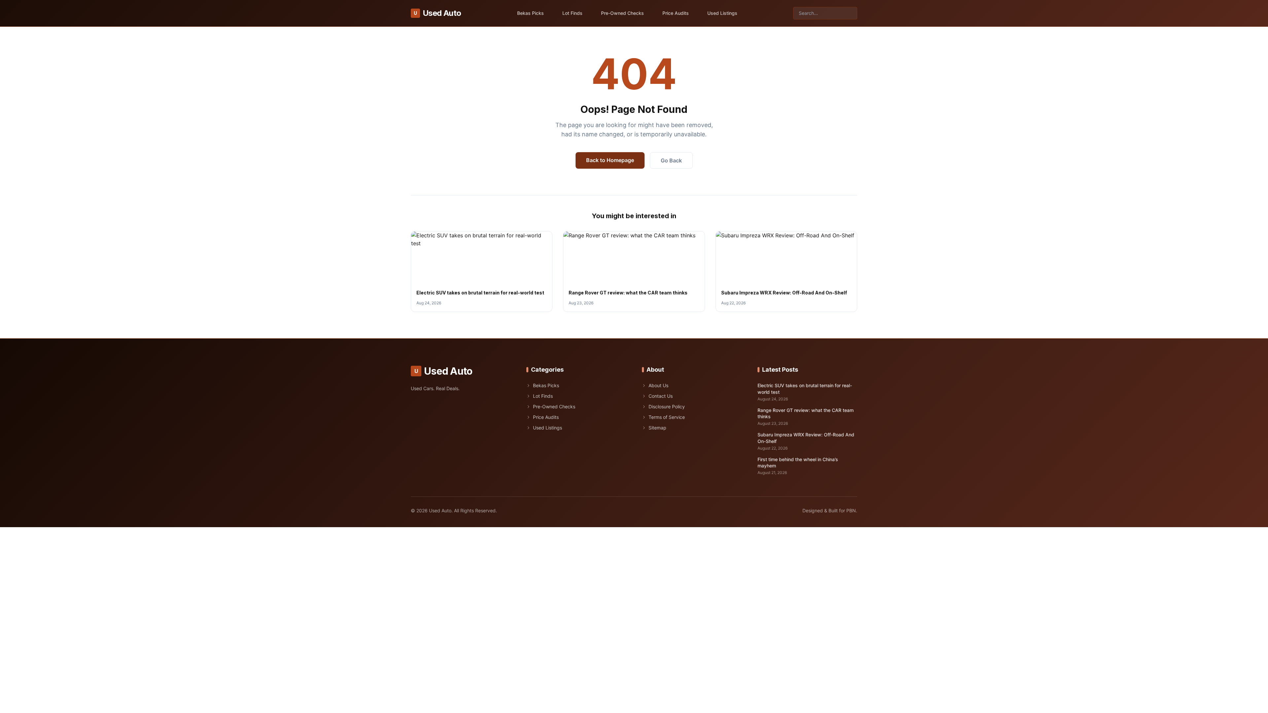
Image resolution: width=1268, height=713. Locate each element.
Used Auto (437, 13)
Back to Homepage (610, 160)
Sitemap (657, 427)
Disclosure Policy (667, 406)
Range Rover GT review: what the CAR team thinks (628, 292)
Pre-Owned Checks (622, 13)
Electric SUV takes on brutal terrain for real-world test (480, 292)
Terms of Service (667, 417)
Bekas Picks (530, 13)
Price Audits (675, 13)
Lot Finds (572, 13)
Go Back (671, 160)
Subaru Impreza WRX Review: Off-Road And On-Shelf (784, 292)
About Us (658, 385)
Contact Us (661, 396)
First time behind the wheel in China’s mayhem (797, 462)
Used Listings (722, 13)
